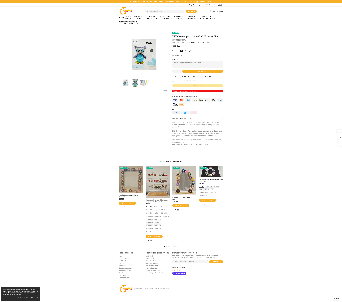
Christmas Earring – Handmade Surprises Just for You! (157, 201)
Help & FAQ (123, 275)
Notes (175, 59)
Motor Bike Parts (152, 266)
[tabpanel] (131, 189)
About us (122, 266)
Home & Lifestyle (152, 261)
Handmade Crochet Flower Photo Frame (129, 196)
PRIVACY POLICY (21, 298)
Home (120, 28)
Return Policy (124, 278)
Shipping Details (125, 270)
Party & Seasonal (151, 268)
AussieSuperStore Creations (156, 273)
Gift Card (122, 261)
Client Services (209, 5)
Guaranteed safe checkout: (184, 97)
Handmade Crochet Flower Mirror (182, 198)
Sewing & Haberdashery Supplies (197, 42)
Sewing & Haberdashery (154, 270)
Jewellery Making (152, 263)
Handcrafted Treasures (171, 161)
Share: (175, 110)
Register (192, 5)
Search (191, 11)
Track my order (124, 273)
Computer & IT (151, 258)
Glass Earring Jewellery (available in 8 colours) (211, 180)
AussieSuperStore (125, 11)
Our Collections (124, 258)
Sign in (200, 5)
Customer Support (125, 268)
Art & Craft (149, 256)
